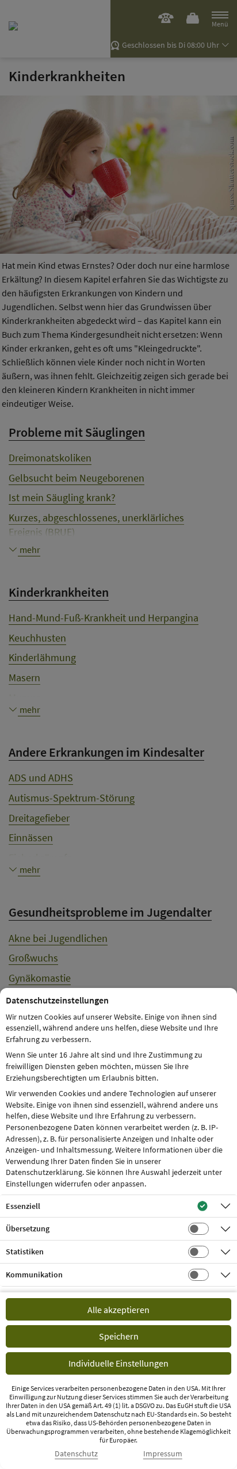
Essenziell (23, 1206)
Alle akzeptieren (118, 1309)
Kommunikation (34, 1274)
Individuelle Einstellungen (118, 1363)
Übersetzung (27, 1228)
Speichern (119, 1336)
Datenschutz (76, 1454)
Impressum (162, 1454)
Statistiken (25, 1251)
